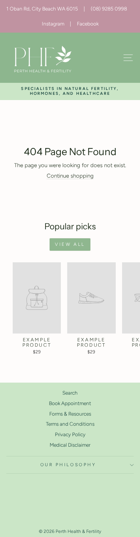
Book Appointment (70, 403)
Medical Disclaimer (70, 445)
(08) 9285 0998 (109, 9)
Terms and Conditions (70, 424)
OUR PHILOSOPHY (68, 464)
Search (70, 393)
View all (70, 244)
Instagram (53, 24)
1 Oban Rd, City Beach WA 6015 (42, 9)
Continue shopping (70, 175)
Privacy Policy (70, 434)
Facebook (88, 24)
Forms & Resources (70, 414)
